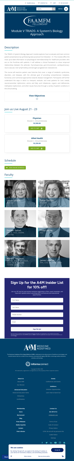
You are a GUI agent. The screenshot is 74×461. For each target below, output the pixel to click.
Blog (20, 418)
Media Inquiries (21, 425)
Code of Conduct (53, 425)
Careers (20, 428)
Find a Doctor (21, 431)
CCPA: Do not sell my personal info (53, 431)
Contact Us (53, 408)
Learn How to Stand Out (53, 393)
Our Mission (20, 385)
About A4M (20, 381)
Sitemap (53, 438)
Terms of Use (53, 421)
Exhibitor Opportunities (53, 389)
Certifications (21, 399)
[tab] (37, 96)
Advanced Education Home (21, 393)
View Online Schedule (16, 168)
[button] (54, 8)
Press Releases (20, 421)
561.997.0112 (53, 412)
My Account (20, 415)
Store (20, 412)
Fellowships (20, 396)
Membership (21, 408)
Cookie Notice (53, 435)
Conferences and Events (53, 381)
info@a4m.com (53, 415)
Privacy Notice (53, 428)
